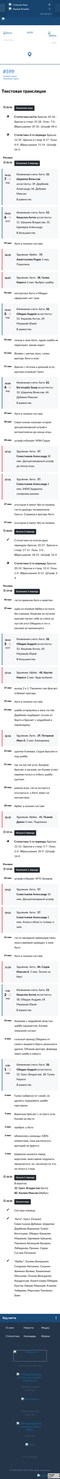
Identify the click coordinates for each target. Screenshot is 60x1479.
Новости (29, 1328)
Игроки (45, 1336)
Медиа (45, 1328)
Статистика (12, 1336)
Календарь (30, 1336)
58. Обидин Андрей (28, 999)
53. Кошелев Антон (28, 318)
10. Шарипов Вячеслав (30, 392)
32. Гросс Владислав (29, 1074)
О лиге (10, 1328)
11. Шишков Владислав (30, 222)
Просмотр (30, 4)
